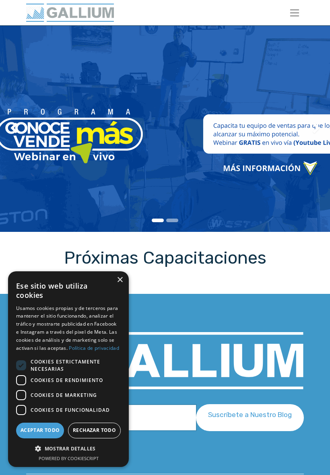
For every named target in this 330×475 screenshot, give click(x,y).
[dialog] (68, 369)
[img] (13, 129)
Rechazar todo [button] (94, 430)
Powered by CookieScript (69, 458)
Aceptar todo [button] (40, 430)
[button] (250, 417)
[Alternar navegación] (294, 12)
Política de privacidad (94, 348)
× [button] (120, 280)
